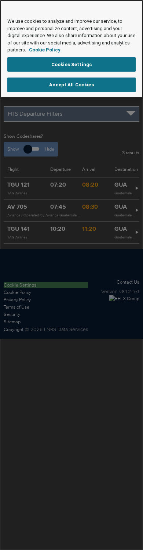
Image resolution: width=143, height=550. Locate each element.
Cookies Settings (71, 64)
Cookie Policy (44, 50)
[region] (71, 49)
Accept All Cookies (71, 84)
